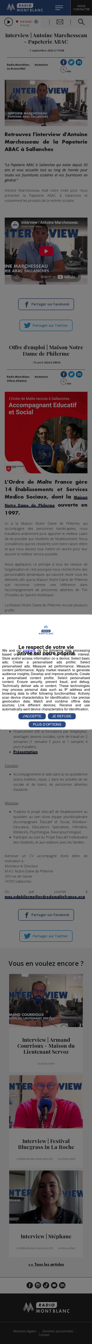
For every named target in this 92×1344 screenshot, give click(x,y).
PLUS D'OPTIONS (47, 724)
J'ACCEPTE (32, 716)
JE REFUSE (61, 716)
